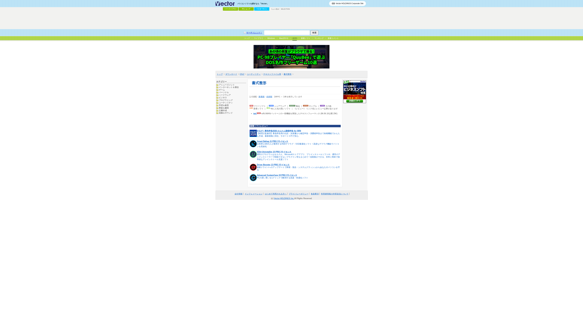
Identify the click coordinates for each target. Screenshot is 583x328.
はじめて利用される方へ (275, 194)
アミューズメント (227, 85)
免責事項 (315, 194)
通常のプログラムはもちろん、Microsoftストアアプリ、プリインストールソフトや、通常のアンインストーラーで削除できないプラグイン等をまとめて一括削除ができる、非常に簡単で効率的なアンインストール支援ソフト (298, 157)
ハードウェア (225, 95)
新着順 (261, 97)
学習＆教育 (224, 105)
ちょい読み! (275, 9)
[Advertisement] (291, 20)
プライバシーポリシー (299, 194)
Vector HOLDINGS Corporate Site (349, 3)
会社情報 (238, 194)
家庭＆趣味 (224, 108)
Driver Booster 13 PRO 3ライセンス (273, 165)
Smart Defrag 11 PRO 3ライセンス (272, 141)
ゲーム (222, 90)
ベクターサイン (261, 9)
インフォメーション (254, 194)
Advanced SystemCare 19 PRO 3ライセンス (277, 175)
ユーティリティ (254, 74)
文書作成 (223, 110)
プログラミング (226, 100)
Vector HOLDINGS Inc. (284, 198)
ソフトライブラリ (230, 9)
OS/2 (242, 74)
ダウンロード (231, 74)
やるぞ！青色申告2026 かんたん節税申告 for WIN (279, 131)
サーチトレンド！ (254, 33)
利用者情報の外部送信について (335, 194)
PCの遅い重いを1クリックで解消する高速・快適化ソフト (282, 178)
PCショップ (246, 9)
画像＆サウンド (226, 113)
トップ (220, 74)
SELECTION (285, 9)
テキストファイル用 (272, 74)
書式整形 (288, 74)
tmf (255, 113)
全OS (294, 38)
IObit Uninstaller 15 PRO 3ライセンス (274, 152)
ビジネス (223, 97)
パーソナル (224, 92)
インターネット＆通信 (229, 87)
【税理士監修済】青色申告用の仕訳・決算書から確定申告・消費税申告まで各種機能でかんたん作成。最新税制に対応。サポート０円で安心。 (298, 134)
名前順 (269, 97)
